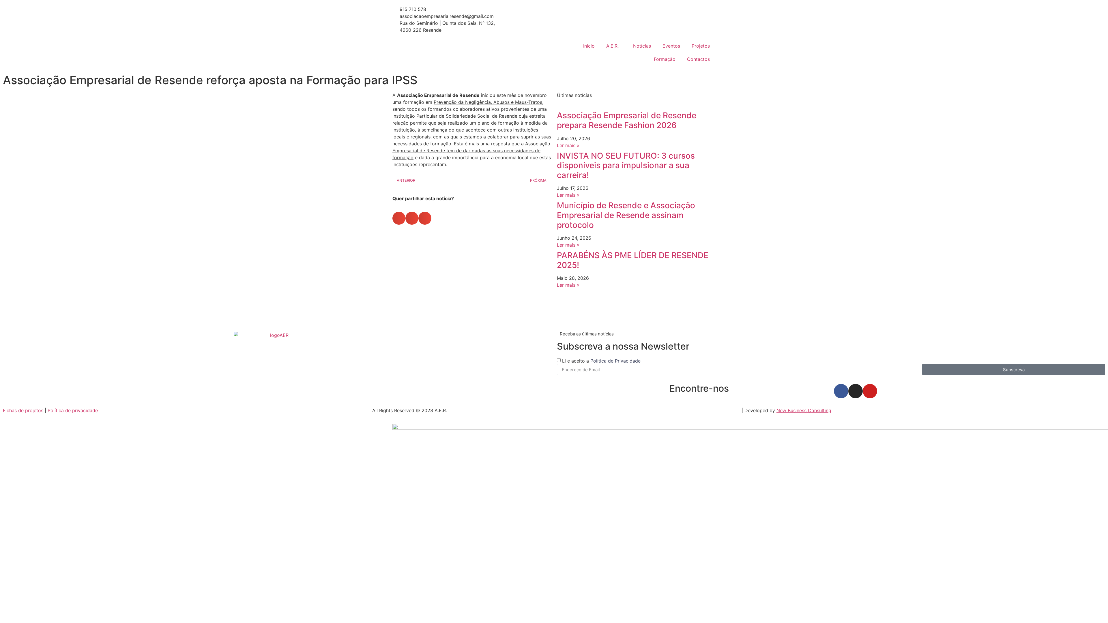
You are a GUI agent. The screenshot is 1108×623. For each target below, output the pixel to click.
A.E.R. (612, 46)
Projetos (701, 46)
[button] (398, 218)
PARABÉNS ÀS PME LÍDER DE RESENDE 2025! (632, 260)
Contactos (698, 59)
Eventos (671, 46)
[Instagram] (855, 391)
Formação (664, 59)
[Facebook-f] (841, 391)
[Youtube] (870, 391)
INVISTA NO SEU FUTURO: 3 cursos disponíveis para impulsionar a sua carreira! (626, 165)
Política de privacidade (73, 410)
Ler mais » (568, 145)
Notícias (642, 46)
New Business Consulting (803, 410)
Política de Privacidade (615, 361)
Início (589, 46)
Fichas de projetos (23, 410)
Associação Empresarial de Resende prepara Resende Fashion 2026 (626, 120)
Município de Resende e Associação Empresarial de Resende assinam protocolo (626, 215)
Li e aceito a (601, 361)
